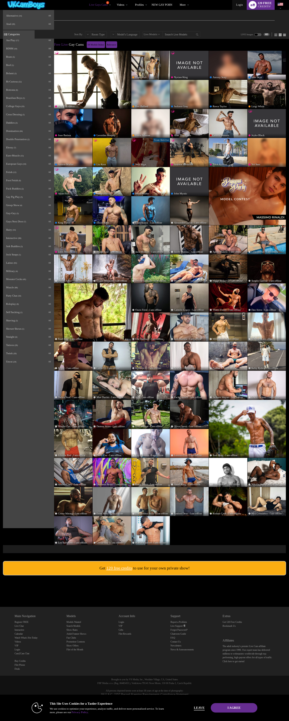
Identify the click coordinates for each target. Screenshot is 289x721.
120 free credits (119, 568)
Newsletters (175, 645)
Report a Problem (178, 622)
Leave (199, 707)
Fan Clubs (71, 637)
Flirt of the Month (74, 649)
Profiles (139, 4)
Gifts (121, 630)
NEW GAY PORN (162, 4)
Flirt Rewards (125, 633)
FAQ (172, 637)
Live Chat (19, 626)
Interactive (19, 630)
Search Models (73, 626)
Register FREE (22, 622)
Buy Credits (20, 661)
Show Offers (72, 645)
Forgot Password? (179, 630)
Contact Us (175, 641)
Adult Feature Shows (76, 633)
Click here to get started (233, 661)
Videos (120, 4)
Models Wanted (73, 622)
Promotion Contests (75, 641)
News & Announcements (182, 649)
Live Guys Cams (98, 4)
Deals (17, 668)
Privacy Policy (80, 712)
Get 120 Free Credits (232, 622)
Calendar (19, 633)
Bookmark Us (229, 626)
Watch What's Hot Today (26, 637)
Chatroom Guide (178, 633)
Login (239, 4)
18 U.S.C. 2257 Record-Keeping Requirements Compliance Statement (144, 694)
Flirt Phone (20, 665)
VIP (16, 645)
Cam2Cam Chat (22, 653)
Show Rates (72, 630)
